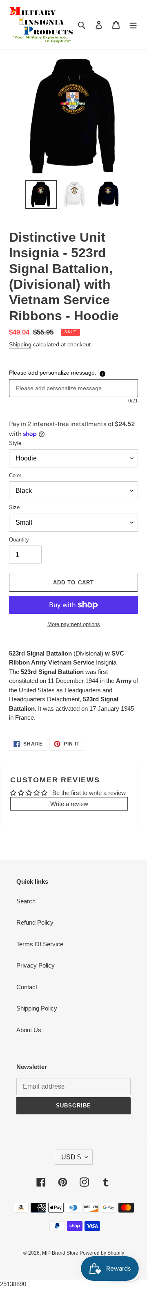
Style (15, 443)
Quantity (19, 540)
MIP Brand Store (61, 1253)
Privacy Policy (35, 965)
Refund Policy (34, 922)
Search (26, 901)
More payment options (73, 624)
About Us (28, 1029)
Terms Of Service (39, 944)
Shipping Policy (36, 1008)
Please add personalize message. (52, 372)
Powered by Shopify (102, 1253)
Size (14, 507)
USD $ (71, 1157)
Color (15, 475)
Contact (26, 987)
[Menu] (133, 25)
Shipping (20, 344)
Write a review (69, 803)
